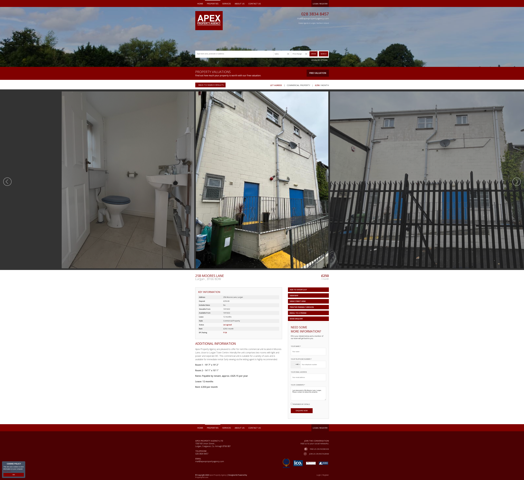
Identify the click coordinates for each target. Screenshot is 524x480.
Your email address (299, 372)
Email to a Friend (298, 313)
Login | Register (323, 475)
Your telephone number (301, 359)
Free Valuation (317, 73)
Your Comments (298, 385)
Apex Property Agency (218, 475)
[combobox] (296, 364)
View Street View (298, 301)
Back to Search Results (211, 85)
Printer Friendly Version (302, 307)
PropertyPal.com (201, 477)
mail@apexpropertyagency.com (209, 461)
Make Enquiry (296, 318)
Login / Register (320, 3)
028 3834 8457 (315, 14)
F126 (225, 332)
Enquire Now (302, 411)
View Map (294, 295)
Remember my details (301, 404)
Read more (7, 471)
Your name (296, 346)
